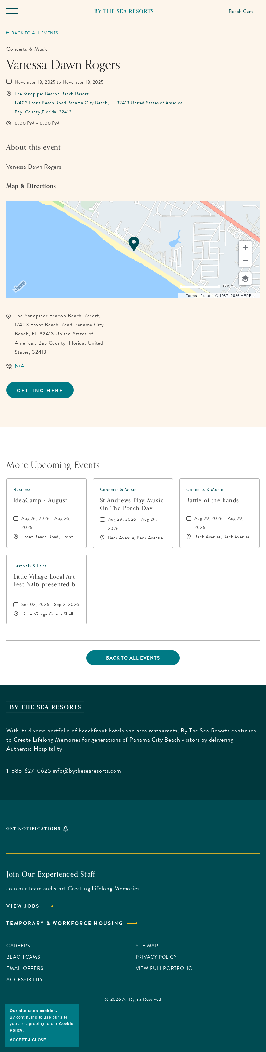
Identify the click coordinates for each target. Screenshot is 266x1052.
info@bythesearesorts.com (87, 770)
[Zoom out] (245, 260)
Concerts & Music (27, 49)
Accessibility (24, 979)
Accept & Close (28, 1040)
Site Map (147, 945)
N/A (20, 366)
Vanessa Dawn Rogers (63, 65)
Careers (18, 945)
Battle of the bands (212, 501)
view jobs (23, 906)
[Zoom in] (245, 247)
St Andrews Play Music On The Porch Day (131, 504)
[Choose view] (245, 278)
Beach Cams (23, 957)
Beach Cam (241, 11)
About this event (33, 147)
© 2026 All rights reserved (133, 999)
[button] (99, 102)
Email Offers (24, 968)
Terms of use (198, 296)
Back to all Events (34, 33)
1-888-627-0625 (28, 770)
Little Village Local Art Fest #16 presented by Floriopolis (46, 580)
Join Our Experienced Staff (50, 874)
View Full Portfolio (164, 968)
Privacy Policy (156, 957)
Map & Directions (31, 186)
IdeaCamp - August (40, 501)
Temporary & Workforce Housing (65, 923)
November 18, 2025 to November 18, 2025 (59, 82)
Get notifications (33, 828)
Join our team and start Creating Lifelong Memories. (73, 888)
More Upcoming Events (53, 464)
